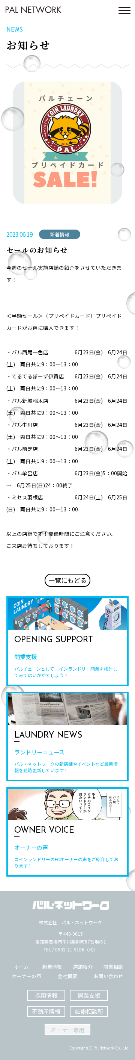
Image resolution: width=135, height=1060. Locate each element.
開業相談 (113, 967)
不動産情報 (46, 1011)
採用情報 (46, 995)
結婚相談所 (89, 1011)
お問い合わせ (108, 976)
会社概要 (67, 976)
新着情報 (52, 967)
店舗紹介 (83, 967)
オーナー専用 (67, 1029)
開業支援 (89, 995)
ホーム (21, 967)
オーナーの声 (26, 976)
